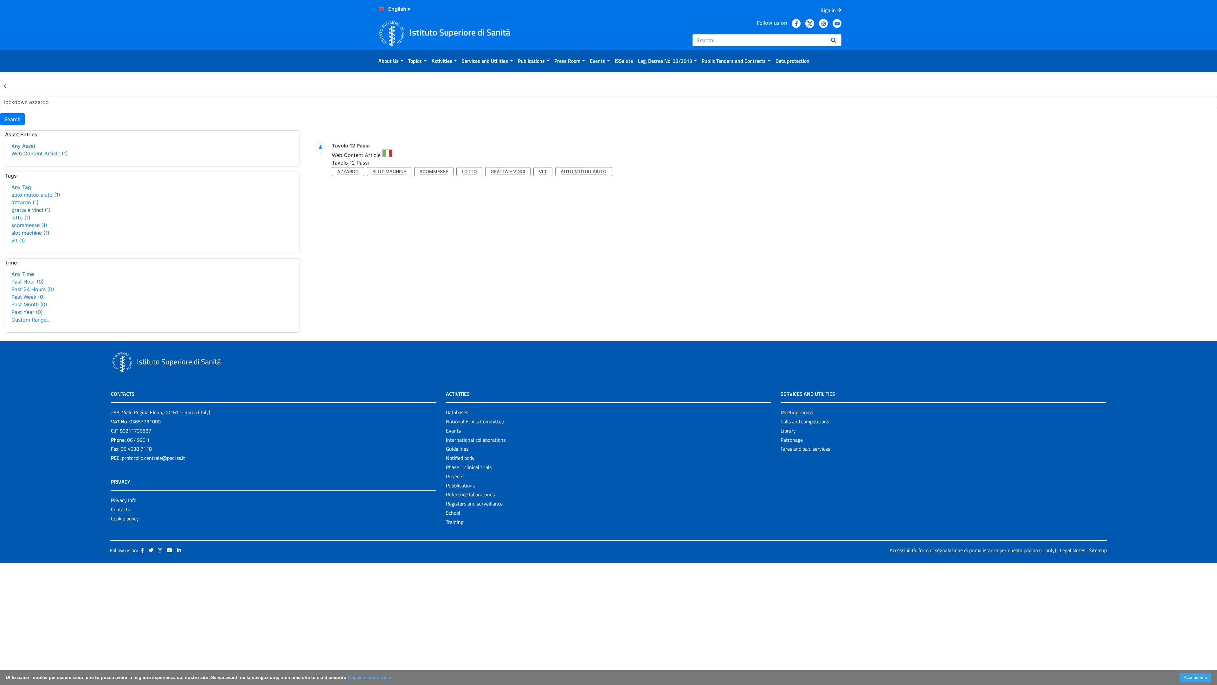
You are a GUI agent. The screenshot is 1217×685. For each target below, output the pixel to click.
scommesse (29, 225)
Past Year (27, 312)
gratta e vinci (31, 210)
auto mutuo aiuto (35, 195)
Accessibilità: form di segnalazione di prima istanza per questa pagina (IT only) (973, 550)
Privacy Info (123, 500)
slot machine (30, 233)
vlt (18, 240)
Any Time (22, 274)
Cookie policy (125, 518)
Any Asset (23, 146)
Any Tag (21, 187)
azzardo (25, 202)
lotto (20, 217)
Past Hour (27, 281)
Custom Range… (31, 319)
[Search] (833, 40)
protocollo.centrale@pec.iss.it (153, 458)
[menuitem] (391, 61)
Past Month (29, 304)
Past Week (28, 297)
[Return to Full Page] (5, 86)
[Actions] (382, 9)
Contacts (120, 509)
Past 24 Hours (32, 289)
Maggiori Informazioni (369, 677)
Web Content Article (39, 153)
